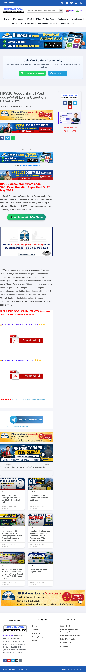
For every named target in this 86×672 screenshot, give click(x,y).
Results (14, 24)
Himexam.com (8, 636)
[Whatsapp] (76, 3)
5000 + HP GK (65, 626)
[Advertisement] (69, 260)
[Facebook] (62, 3)
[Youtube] (71, 3)
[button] (2, 138)
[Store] (20, 660)
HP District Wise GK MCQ (47, 24)
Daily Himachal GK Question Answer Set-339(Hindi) (39, 497)
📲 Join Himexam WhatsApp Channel (26, 217)
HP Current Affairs (67, 24)
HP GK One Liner (27, 24)
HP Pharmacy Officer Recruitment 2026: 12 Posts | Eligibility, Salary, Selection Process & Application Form (12, 535)
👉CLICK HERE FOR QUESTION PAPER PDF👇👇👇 (22, 325)
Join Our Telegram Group (17, 426)
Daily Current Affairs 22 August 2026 (40, 570)
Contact (35, 640)
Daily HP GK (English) (68, 639)
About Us (35, 630)
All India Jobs (77, 19)
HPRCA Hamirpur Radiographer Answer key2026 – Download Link (11, 498)
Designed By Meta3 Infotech (71, 669)
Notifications (63, 19)
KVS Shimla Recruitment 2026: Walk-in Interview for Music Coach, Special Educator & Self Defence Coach (12, 574)
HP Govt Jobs (18, 19)
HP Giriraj (64, 646)
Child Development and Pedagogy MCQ (69, 631)
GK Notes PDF (65, 643)
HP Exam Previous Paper (44, 19)
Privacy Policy (37, 637)
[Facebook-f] (5, 660)
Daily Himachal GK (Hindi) (70, 636)
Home (6, 19)
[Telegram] (67, 3)
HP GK (29, 19)
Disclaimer (36, 633)
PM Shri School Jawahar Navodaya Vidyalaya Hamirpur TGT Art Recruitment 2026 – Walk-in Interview (40, 535)
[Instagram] (80, 3)
